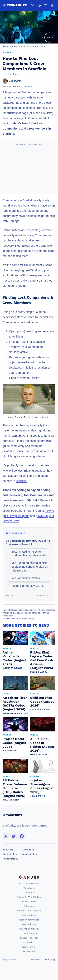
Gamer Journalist (29, 919)
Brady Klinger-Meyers (15, 713)
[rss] (6, 836)
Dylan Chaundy (38, 672)
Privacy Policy (10, 858)
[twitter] (13, 836)
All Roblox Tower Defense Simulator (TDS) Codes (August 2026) (15, 788)
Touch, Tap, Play (29, 937)
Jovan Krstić (10, 751)
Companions (11, 200)
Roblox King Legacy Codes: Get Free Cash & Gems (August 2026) (41, 660)
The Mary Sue (29, 933)
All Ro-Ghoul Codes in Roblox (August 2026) (42, 744)
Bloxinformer (29, 947)
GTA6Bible (29, 951)
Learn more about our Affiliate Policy (18, 619)
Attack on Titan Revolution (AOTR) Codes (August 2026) (15, 703)
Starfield (28, 200)
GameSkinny (29, 924)
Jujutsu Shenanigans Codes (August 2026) (42, 786)
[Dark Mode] (39, 5)
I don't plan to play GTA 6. (27, 585)
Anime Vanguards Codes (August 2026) (14, 658)
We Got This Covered (29, 910)
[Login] (52, 5)
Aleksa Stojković (12, 668)
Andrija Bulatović (40, 709)
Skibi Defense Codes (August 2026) (42, 701)
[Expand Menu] (46, 5)
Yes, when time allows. (26, 578)
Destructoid (29, 915)
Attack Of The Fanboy (29, 897)
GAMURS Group (48, 960)
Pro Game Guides (29, 883)
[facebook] (21, 836)
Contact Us (28, 849)
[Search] (33, 5)
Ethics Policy (10, 854)
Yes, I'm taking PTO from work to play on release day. (29, 553)
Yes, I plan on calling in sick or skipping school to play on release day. (29, 566)
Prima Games (29, 901)
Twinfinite (29, 888)
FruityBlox (29, 942)
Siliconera (29, 906)
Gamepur (29, 892)
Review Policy (29, 854)
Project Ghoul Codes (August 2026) (14, 743)
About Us (8, 849)
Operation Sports (29, 928)
